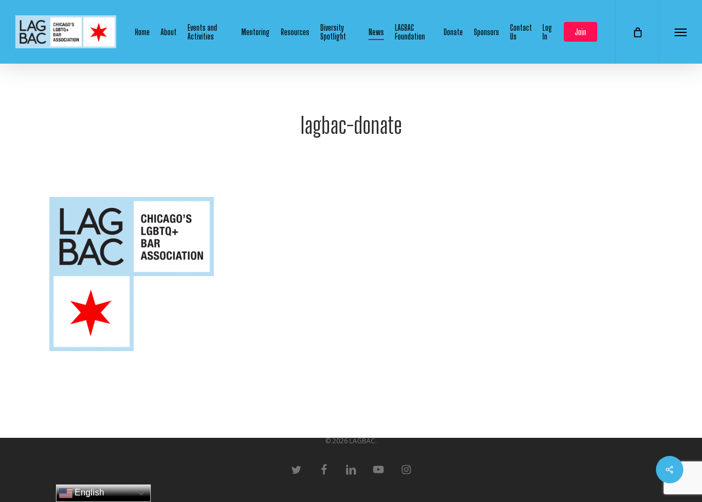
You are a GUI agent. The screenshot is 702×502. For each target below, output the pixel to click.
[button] (680, 32)
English (88, 492)
